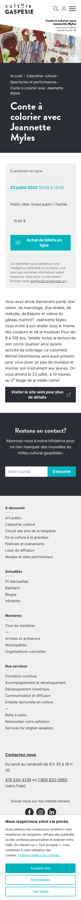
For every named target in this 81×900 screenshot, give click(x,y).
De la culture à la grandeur (27, 537)
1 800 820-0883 (52, 779)
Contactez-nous (20, 754)
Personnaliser (40, 880)
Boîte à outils (16, 715)
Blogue (10, 594)
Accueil (16, 76)
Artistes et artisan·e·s (22, 638)
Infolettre (12, 601)
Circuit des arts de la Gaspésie (30, 531)
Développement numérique (27, 689)
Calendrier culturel (42, 76)
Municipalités (16, 645)
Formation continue (21, 676)
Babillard (12, 588)
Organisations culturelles (25, 651)
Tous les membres (20, 625)
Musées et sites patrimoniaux (29, 557)
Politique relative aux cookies (38, 855)
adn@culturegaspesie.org (48, 281)
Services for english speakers (29, 728)
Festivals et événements (24, 544)
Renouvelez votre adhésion (27, 721)
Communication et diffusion (28, 695)
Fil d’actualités (16, 581)
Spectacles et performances (33, 82)
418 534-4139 (18, 779)
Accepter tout (40, 868)
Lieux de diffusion (19, 550)
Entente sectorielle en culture (29, 702)
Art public (13, 518)
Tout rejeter (40, 891)
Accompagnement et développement (35, 682)
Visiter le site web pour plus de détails (37, 394)
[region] (40, 857)
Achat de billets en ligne (44, 242)
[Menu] (72, 8)
